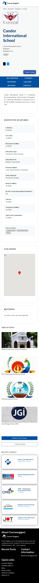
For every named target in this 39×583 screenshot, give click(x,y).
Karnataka (11, 9)
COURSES (28, 78)
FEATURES (11, 82)
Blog (3, 568)
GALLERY (28, 82)
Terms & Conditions (8, 573)
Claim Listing (29, 72)
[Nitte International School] (19, 390)
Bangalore (18, 9)
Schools (25, 9)
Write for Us (5, 575)
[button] (8, 63)
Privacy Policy (6, 570)
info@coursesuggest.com (29, 555)
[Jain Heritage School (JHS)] (19, 415)
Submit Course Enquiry (19, 438)
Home (4, 9)
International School (22, 230)
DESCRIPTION (12, 78)
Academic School (10, 230)
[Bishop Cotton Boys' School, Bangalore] (19, 340)
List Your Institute (7, 563)
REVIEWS (11, 85)
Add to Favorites (19, 444)
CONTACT (27, 85)
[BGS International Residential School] (19, 365)
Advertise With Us (7, 565)
